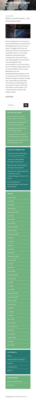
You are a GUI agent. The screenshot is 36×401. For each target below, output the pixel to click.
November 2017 (12, 326)
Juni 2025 (10, 216)
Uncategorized (12, 367)
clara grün (10, 159)
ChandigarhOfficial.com (20, 396)
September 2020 (13, 256)
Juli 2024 (10, 238)
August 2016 (11, 338)
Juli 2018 (10, 308)
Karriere (10, 363)
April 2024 (10, 249)
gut (14, 48)
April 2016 (10, 345)
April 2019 (10, 290)
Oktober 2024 (12, 230)
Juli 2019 (10, 282)
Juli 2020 (10, 264)
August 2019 (11, 278)
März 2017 (10, 330)
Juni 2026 (10, 201)
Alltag (9, 356)
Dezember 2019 (12, 275)
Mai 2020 (10, 267)
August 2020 (11, 260)
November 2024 (12, 227)
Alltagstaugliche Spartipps (16, 359)
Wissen (9, 370)
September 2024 (13, 234)
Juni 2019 (10, 286)
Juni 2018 (10, 312)
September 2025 (13, 212)
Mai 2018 (10, 315)
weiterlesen (9, 96)
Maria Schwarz (12, 165)
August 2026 (11, 197)
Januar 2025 (11, 223)
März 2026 (10, 205)
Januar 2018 (11, 323)
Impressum (11, 385)
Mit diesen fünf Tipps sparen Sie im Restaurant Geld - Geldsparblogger (18, 174)
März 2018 (10, 319)
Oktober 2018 (11, 301)
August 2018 (11, 304)
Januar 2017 (11, 334)
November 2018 (12, 297)
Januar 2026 (11, 208)
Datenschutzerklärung (14, 381)
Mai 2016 (10, 341)
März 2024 (10, 253)
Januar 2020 (11, 271)
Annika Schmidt (12, 153)
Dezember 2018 (12, 293)
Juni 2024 (10, 242)
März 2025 (10, 219)
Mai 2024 (10, 245)
